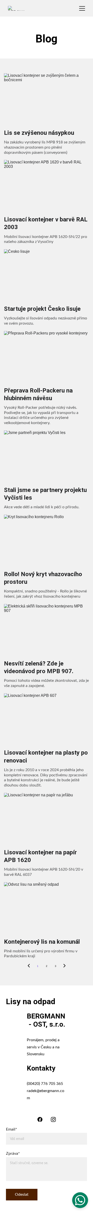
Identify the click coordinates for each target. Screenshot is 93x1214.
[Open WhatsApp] (80, 1200)
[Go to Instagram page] (53, 1119)
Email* (11, 1129)
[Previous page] (28, 966)
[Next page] (64, 966)
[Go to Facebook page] (39, 1119)
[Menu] (82, 8)
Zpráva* (13, 1153)
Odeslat (22, 1194)
